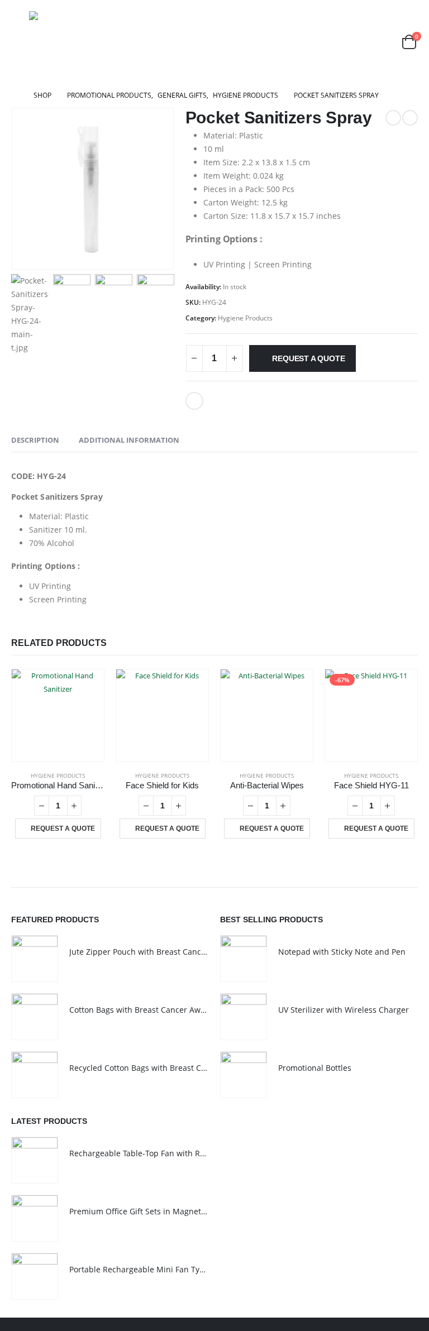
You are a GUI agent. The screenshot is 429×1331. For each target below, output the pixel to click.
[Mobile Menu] (19, 41)
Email (194, 401)
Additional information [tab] (129, 440)
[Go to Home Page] (14, 95)
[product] (58, 715)
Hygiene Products (245, 318)
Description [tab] (35, 440)
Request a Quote (308, 358)
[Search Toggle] (381, 41)
